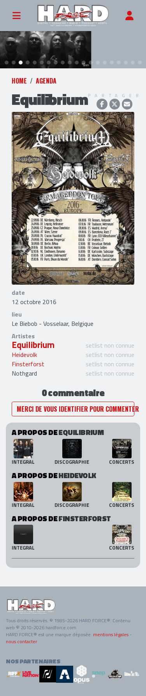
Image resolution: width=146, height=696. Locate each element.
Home (19, 80)
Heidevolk (24, 354)
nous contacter (21, 641)
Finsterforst (28, 364)
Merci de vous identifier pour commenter (75, 409)
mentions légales (110, 634)
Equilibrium (33, 344)
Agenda (46, 80)
